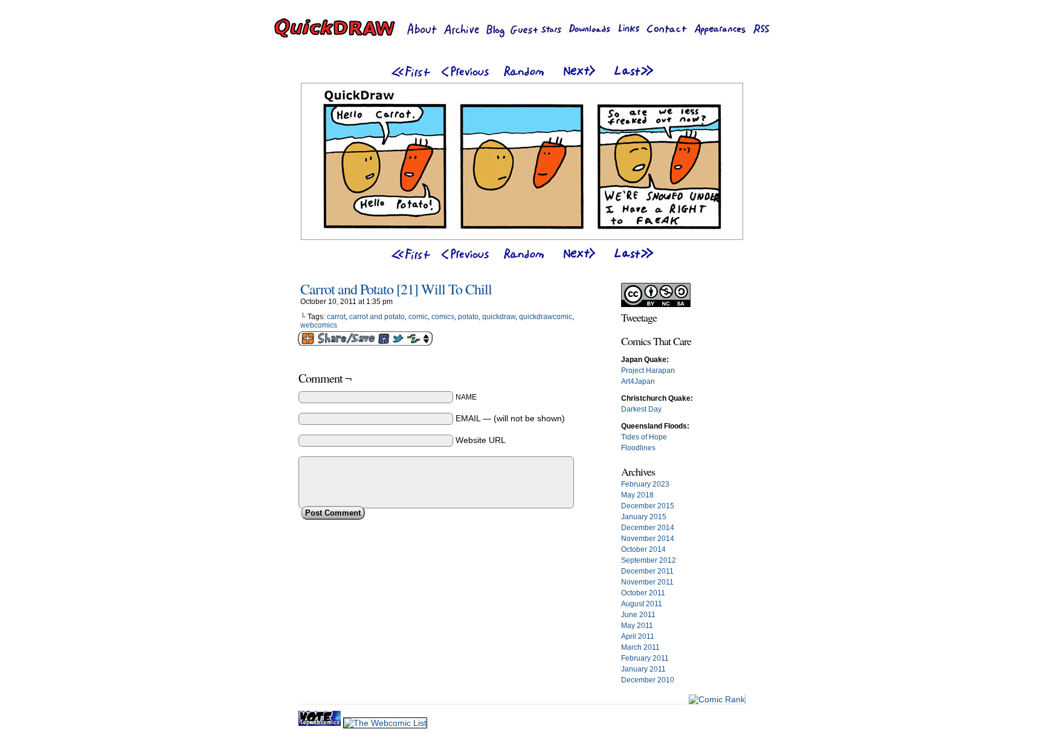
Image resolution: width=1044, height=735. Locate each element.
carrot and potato (377, 316)
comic (418, 316)
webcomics (318, 325)
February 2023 (645, 484)
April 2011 (637, 636)
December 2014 (647, 527)
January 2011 (643, 669)
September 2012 (648, 560)
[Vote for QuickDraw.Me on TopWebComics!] (320, 723)
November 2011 (647, 582)
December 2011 (647, 571)
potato (468, 316)
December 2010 (647, 680)
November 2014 (647, 538)
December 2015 (647, 506)
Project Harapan (648, 370)
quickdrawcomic (545, 316)
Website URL (481, 440)
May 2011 (637, 625)
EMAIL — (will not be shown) (510, 418)
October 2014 (643, 549)
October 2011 (643, 593)
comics (442, 316)
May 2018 (637, 495)
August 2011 (641, 604)
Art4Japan (638, 381)
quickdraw (498, 316)
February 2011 (645, 658)
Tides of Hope (644, 437)
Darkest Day (641, 409)
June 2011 (638, 614)
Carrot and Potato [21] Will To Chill (396, 289)
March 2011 (640, 647)
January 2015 (643, 517)
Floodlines (638, 448)
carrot (336, 316)
